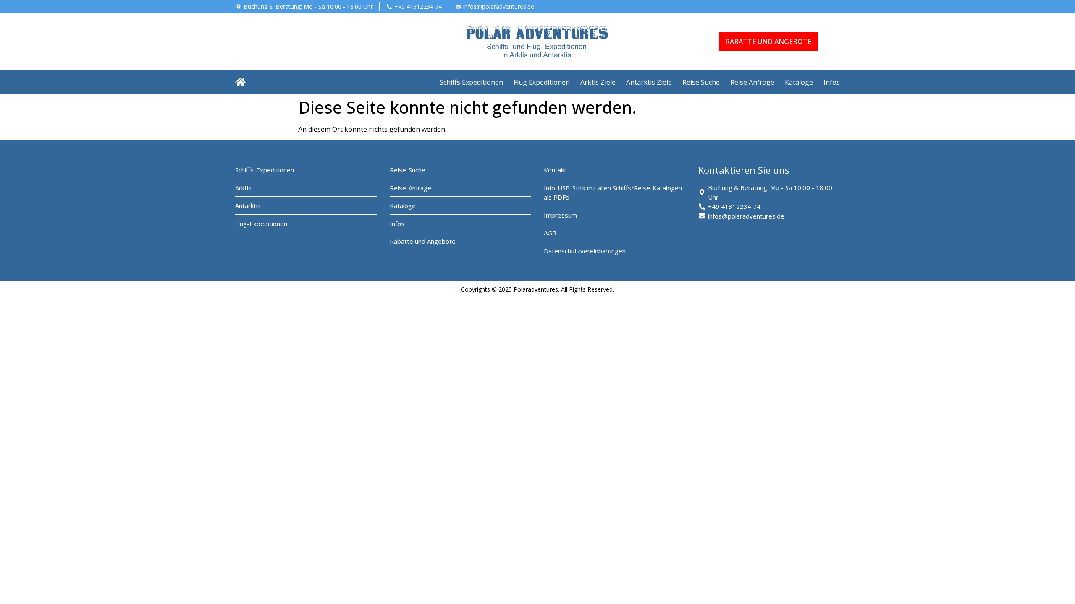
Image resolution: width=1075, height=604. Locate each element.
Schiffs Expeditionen (471, 82)
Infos (831, 82)
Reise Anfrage (752, 82)
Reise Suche (701, 82)
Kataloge (799, 82)
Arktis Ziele (598, 82)
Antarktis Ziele (649, 82)
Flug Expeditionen (542, 82)
